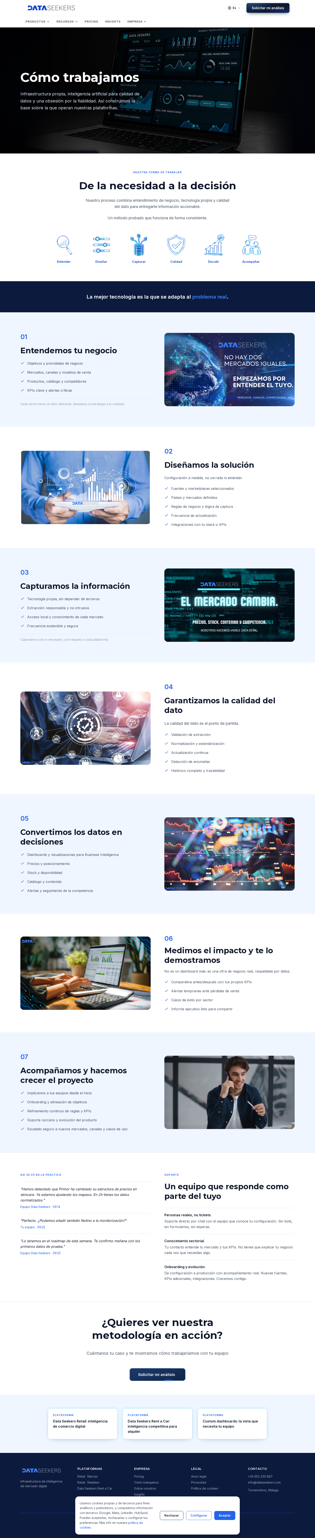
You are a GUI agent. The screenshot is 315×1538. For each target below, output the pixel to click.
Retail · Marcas (87, 1476)
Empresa (135, 21)
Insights (113, 21)
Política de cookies (204, 1488)
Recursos (65, 21)
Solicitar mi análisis (268, 8)
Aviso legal (198, 1476)
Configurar (198, 1515)
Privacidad (198, 1482)
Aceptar (225, 1515)
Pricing (91, 21)
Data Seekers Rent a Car (94, 1488)
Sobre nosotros (145, 1488)
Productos (36, 21)
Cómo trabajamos (146, 1482)
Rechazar (171, 1515)
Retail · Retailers (88, 1482)
